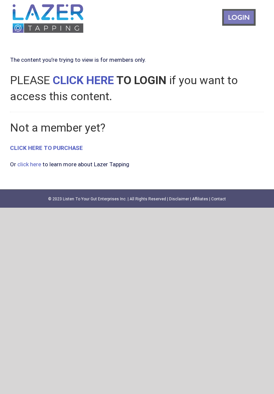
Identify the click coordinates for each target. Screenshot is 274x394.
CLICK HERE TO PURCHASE (46, 148)
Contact (218, 199)
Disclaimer (179, 199)
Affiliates (200, 199)
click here (29, 164)
